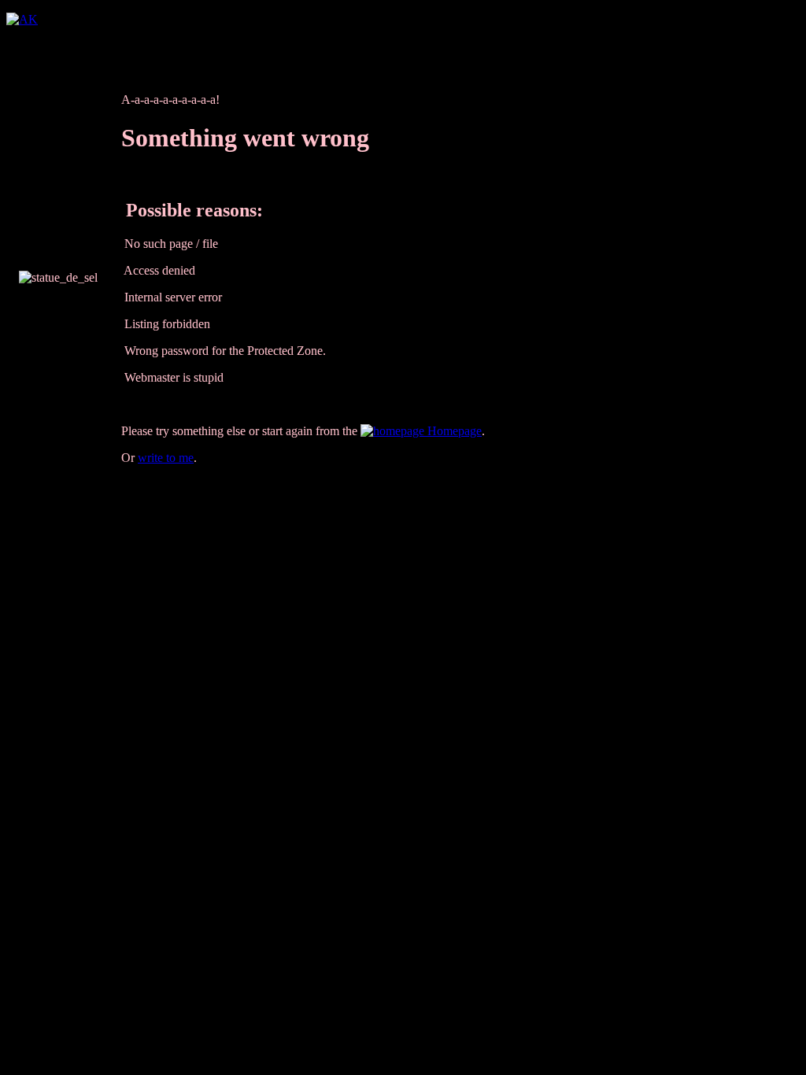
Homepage (453, 431)
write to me (166, 457)
